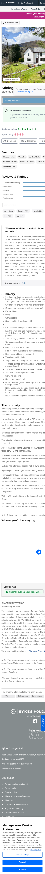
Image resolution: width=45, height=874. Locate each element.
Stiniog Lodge (13, 88)
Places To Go (35, 9)
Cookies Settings (22, 855)
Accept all (22, 869)
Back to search (11, 23)
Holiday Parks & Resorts (19, 9)
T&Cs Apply (39, 17)
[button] (5, 54)
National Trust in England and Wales (25, 592)
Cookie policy (35, 850)
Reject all (22, 862)
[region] (22, 845)
